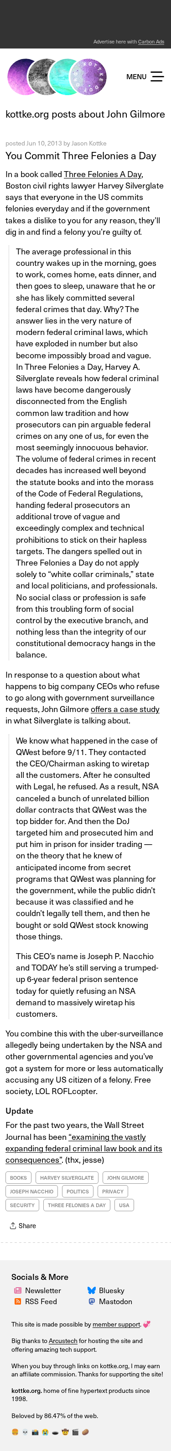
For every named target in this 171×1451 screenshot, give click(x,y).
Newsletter (43, 1289)
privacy (113, 1191)
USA (124, 1205)
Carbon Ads (151, 41)
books (18, 1177)
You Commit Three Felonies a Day (80, 154)
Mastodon (115, 1300)
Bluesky (111, 1289)
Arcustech (63, 1340)
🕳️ (55, 1431)
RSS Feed (41, 1300)
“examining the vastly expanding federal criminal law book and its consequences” (83, 1147)
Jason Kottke (89, 143)
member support (116, 1324)
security (22, 1205)
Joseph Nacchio (31, 1191)
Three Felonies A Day (102, 173)
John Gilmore (125, 1177)
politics (78, 1191)
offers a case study (125, 708)
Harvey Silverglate (67, 1177)
